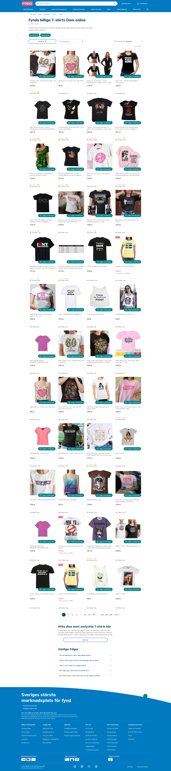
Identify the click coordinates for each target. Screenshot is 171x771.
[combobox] (76, 3)
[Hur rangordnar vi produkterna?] (115, 41)
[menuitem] (28, 9)
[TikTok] (75, 766)
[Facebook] (96, 766)
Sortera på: (121, 41)
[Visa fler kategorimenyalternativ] (147, 9)
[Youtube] (89, 766)
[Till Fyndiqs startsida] (27, 3)
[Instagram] (82, 766)
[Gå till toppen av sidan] (145, 696)
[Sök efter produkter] (114, 3)
